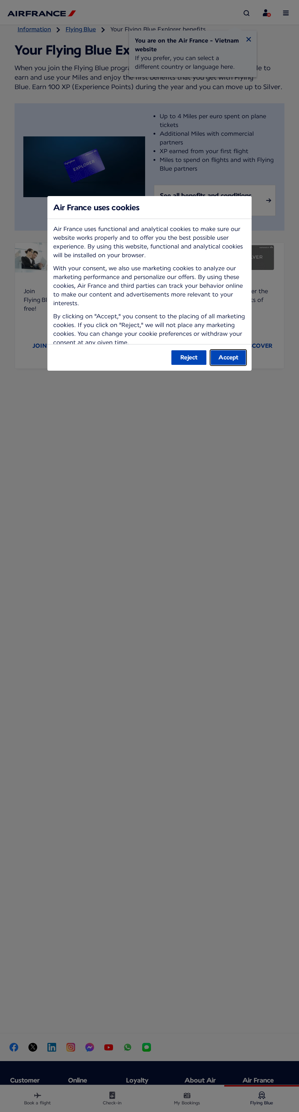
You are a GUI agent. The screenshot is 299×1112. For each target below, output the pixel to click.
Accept (228, 357)
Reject (189, 357)
